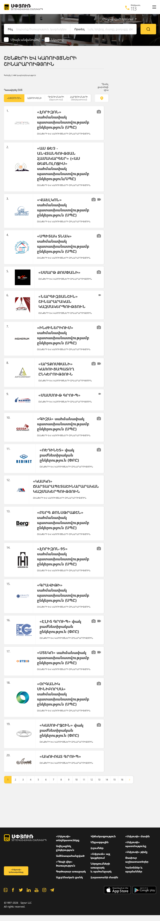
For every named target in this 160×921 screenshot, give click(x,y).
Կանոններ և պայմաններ (133, 869)
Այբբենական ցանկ (69, 877)
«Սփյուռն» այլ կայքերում (100, 856)
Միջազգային (99, 842)
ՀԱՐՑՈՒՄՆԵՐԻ (79, 98)
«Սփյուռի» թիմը (136, 852)
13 (99, 779)
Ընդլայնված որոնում (117, 19)
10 (76, 779)
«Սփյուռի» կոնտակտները (16, 870)
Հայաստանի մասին (104, 877)
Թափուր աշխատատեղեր (136, 859)
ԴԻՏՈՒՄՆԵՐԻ (56, 98)
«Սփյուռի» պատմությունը (135, 844)
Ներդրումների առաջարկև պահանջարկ (101, 867)
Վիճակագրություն (103, 836)
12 (91, 779)
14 (107, 779)
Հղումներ (97, 848)
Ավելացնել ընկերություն (65, 848)
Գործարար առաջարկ (71, 871)
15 (114, 779)
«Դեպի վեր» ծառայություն (65, 863)
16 (122, 779)
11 (84, 779)
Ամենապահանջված (70, 856)
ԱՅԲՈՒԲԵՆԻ (34, 98)
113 (134, 9)
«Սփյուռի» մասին (137, 836)
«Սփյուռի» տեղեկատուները (67, 838)
